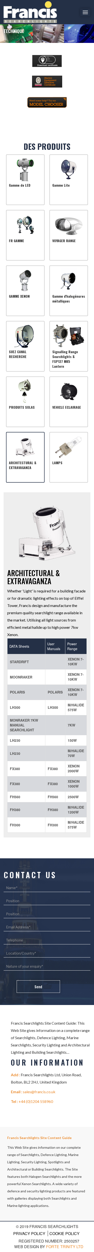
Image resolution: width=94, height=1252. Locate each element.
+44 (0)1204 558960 (36, 1101)
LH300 (15, 707)
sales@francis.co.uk (39, 1091)
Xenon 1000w (74, 784)
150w (72, 740)
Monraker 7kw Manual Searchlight (24, 725)
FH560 (15, 796)
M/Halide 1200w (76, 809)
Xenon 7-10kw (76, 661)
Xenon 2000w (74, 768)
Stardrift (19, 661)
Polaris (17, 692)
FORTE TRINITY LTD (64, 1246)
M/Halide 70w (76, 753)
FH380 (15, 809)
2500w (73, 796)
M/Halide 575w (76, 707)
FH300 (15, 824)
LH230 (15, 740)
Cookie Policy (64, 1233)
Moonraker (21, 677)
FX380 (15, 768)
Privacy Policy (29, 1233)
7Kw (71, 725)
